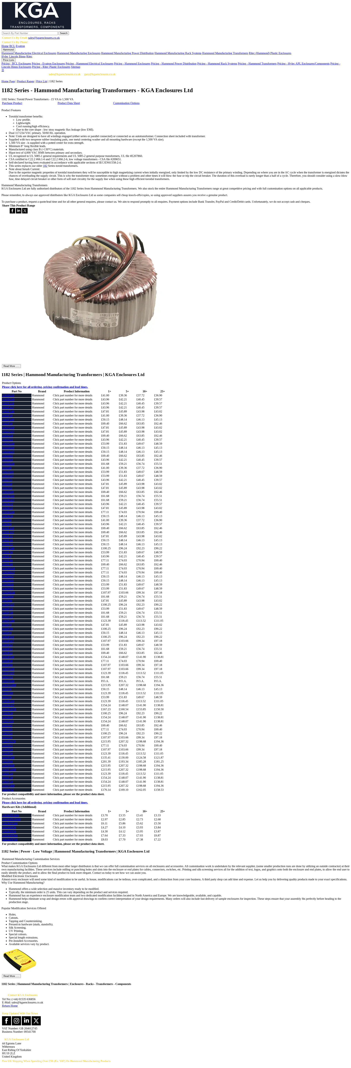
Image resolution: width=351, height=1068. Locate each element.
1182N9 (6, 632)
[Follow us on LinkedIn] (26, 1024)
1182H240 (8, 463)
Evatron (20, 46)
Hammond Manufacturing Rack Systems (177, 53)
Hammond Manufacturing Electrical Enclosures (28, 53)
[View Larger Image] (100, 361)
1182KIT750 (9, 839)
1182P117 (8, 640)
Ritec (29, 56)
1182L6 (6, 556)
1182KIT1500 (10, 815)
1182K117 (8, 500)
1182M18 (7, 584)
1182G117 (8, 431)
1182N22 (7, 616)
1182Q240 (8, 681)
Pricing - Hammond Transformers (257, 63)
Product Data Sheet (69, 103)
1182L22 (7, 544)
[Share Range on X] (25, 212)
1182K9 (6, 524)
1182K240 (8, 512)
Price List (41, 81)
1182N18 (7, 612)
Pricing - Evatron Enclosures (48, 63)
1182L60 (7, 560)
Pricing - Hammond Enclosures (132, 63)
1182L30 (7, 552)
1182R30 (7, 713)
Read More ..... (11, 366)
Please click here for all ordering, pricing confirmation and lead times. (45, 386)
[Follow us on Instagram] (16, 1024)
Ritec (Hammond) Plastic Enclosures (270, 53)
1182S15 (7, 729)
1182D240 (8, 399)
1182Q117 (8, 673)
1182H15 (7, 455)
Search (63, 33)
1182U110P (9, 769)
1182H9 (6, 467)
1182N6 (6, 624)
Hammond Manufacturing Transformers (225, 53)
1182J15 (7, 479)
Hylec (4, 56)
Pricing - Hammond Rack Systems (217, 63)
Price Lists (8, 60)
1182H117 (8, 451)
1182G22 (7, 439)
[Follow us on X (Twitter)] (36, 1024)
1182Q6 (6, 689)
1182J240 (8, 491)
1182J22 (7, 487)
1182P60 (7, 665)
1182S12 (7, 725)
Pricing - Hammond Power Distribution (174, 63)
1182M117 (8, 572)
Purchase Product (12, 103)
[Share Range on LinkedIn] (18, 212)
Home (5, 46)
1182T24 (7, 749)
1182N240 (8, 620)
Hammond (8, 49)
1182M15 (7, 580)
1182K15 (7, 508)
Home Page (8, 81)
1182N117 (8, 604)
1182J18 (7, 483)
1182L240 (8, 548)
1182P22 (7, 652)
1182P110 (8, 636)
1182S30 (7, 737)
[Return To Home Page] (36, 28)
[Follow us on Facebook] (6, 1024)
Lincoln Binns (17, 56)
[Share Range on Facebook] (12, 212)
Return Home (10, 1005)
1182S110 (8, 721)
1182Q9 (6, 697)
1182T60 (7, 761)
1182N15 (7, 608)
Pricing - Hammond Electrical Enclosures (89, 63)
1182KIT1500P (11, 819)
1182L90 (7, 564)
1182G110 (8, 427)
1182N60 (7, 628)
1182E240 (8, 411)
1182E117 (8, 407)
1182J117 (7, 475)
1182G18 (7, 435)
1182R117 (8, 705)
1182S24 (7, 733)
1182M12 (7, 576)
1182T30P (8, 757)
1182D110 (8, 395)
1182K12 (7, 504)
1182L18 (7, 540)
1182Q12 (7, 677)
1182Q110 (8, 669)
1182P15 (7, 648)
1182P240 (8, 656)
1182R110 (8, 701)
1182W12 (8, 789)
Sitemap (75, 66)
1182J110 (7, 471)
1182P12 (7, 644)
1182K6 (6, 520)
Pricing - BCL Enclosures (16, 63)
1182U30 (7, 777)
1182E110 (8, 403)
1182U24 (7, 773)
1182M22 (7, 588)
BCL (12, 46)
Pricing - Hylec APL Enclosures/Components (303, 63)
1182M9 (7, 600)
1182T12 (7, 745)
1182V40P (8, 785)
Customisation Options (126, 103)
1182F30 (7, 423)
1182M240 (8, 592)
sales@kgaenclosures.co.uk (44, 37)
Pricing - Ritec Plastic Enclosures (51, 66)
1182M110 (8, 568)
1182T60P (8, 765)
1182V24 (7, 781)
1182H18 (7, 459)
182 (45, 165)
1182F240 (8, 419)
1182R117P (9, 709)
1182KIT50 (9, 831)
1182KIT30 (9, 827)
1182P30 (7, 660)
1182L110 (8, 528)
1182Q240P (9, 685)
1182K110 (8, 496)
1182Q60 (7, 693)
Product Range (25, 81)
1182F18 (7, 415)
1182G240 (8, 443)
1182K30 (7, 516)
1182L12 (7, 536)
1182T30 (7, 753)
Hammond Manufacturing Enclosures (78, 53)
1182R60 (7, 717)
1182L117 (8, 532)
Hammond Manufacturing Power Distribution (127, 53)
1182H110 (8, 447)
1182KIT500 (9, 835)
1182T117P (9, 741)
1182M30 (7, 596)
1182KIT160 (9, 823)
